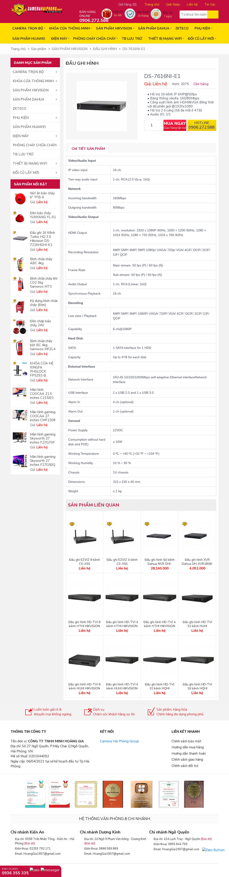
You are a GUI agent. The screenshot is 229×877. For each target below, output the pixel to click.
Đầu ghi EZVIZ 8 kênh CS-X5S (84, 562)
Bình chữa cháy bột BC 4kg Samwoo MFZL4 (42, 345)
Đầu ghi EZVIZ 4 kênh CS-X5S (122, 562)
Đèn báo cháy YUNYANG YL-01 (43, 215)
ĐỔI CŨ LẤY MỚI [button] (26, 172)
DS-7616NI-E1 (133, 49)
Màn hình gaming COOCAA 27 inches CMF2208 (42, 416)
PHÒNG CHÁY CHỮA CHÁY (94, 38)
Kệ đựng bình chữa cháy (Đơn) (43, 303)
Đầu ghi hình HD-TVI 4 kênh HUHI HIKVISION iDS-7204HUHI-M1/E (122, 688)
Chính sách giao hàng (187, 759)
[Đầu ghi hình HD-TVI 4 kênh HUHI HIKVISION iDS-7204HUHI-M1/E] (122, 660)
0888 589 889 (108, 849)
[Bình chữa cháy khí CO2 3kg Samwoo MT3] (20, 283)
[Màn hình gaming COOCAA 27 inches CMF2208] (20, 415)
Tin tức (209, 4)
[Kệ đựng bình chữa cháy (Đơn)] (20, 306)
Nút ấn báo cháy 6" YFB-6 (42, 195)
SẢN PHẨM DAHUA (153, 28)
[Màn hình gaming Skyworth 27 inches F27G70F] (20, 437)
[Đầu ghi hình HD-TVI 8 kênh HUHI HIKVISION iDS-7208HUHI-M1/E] (84, 660)
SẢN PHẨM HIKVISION (114, 28)
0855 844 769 (177, 844)
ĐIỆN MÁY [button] (21, 136)
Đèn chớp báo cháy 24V (40, 323)
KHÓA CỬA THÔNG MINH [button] (33, 81)
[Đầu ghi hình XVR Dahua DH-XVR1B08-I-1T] (197, 535)
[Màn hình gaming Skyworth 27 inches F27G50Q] (20, 461)
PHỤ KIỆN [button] (21, 117)
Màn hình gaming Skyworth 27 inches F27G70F (42, 438)
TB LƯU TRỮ (132, 38)
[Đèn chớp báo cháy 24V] (20, 326)
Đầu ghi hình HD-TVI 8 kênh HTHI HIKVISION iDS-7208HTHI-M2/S (84, 626)
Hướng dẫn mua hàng (188, 747)
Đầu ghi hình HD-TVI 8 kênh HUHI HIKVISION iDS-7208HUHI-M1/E (84, 688)
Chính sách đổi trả (185, 766)
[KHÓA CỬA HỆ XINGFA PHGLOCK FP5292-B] (20, 368)
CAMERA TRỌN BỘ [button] (28, 72)
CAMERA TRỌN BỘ (27, 28)
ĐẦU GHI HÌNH (105, 49)
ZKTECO (182, 28)
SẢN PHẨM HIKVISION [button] (31, 90)
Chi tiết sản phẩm (88, 149)
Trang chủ (151, 4)
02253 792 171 (40, 849)
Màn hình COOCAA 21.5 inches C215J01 (42, 394)
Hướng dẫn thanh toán (189, 753)
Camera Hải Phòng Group (119, 741)
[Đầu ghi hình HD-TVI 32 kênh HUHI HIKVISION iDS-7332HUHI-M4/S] (197, 598)
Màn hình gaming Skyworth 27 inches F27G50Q (42, 461)
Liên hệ (192, 4)
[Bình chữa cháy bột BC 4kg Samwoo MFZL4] (20, 347)
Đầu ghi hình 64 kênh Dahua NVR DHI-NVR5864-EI (160, 564)
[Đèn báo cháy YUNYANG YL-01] (20, 218)
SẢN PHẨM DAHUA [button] (28, 99)
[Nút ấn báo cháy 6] (20, 198)
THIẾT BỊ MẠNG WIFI (165, 38)
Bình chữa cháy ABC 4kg (41, 261)
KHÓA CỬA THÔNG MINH (69, 28)
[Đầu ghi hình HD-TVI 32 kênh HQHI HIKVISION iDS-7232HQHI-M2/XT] (159, 660)
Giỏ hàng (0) (127, 4)
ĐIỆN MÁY (59, 38)
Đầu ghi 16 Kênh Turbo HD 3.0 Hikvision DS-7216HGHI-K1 (42, 239)
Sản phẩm (38, 49)
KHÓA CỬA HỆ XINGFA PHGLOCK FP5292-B (41, 369)
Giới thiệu (173, 4)
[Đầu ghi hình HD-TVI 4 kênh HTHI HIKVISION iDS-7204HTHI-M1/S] (159, 598)
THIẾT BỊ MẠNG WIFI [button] (30, 163)
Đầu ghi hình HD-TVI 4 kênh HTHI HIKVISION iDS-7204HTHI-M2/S (122, 626)
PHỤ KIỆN (202, 28)
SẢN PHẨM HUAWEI (28, 38)
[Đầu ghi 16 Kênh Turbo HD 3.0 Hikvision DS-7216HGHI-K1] (20, 238)
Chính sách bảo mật (186, 741)
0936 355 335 (15, 872)
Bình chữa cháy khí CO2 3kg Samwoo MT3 (43, 282)
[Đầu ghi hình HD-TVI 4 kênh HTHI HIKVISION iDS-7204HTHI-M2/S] (122, 598)
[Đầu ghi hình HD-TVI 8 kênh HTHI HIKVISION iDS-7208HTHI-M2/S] (84, 598)
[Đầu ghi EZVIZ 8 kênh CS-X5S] (84, 535)
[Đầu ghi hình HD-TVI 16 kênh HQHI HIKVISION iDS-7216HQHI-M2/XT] (197, 660)
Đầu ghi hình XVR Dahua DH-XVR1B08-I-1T (197, 564)
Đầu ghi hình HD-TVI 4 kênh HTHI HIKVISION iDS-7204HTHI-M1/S (160, 626)
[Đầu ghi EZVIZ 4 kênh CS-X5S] (122, 535)
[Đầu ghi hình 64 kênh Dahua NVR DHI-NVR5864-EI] (159, 535)
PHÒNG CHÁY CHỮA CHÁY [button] (34, 145)
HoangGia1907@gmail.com (42, 854)
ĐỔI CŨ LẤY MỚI (201, 38)
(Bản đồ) (29, 843)
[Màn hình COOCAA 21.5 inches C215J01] (20, 392)
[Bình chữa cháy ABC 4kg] (20, 264)
